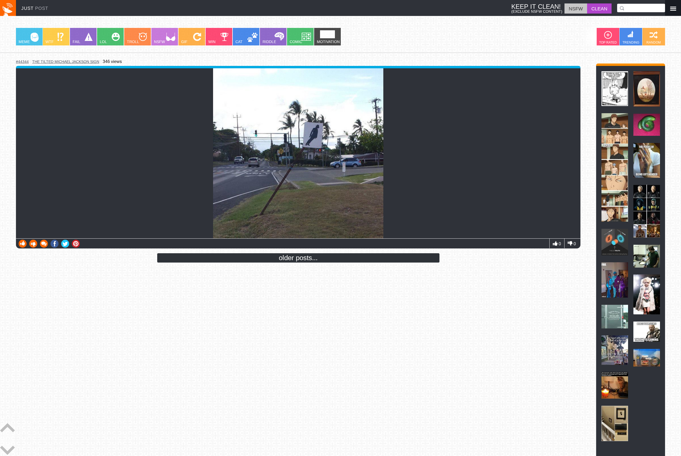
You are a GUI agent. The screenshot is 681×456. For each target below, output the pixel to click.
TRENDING (630, 42)
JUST (34, 8)
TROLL (133, 42)
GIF (184, 42)
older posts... (298, 258)
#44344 (22, 62)
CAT (239, 42)
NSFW (159, 42)
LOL (103, 42)
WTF (49, 42)
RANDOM (653, 42)
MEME (24, 42)
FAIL (76, 42)
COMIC (296, 42)
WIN (211, 42)
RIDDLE (269, 42)
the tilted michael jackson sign (65, 62)
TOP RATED (608, 42)
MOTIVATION (328, 42)
